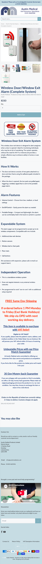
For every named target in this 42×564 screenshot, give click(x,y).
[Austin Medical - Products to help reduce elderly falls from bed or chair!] (21, 11)
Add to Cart (21, 115)
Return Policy (16, 541)
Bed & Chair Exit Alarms (12, 24)
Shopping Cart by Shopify (22, 559)
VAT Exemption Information (31, 541)
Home (2, 24)
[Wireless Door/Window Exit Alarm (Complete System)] (5, 68)
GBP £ (18, 546)
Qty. (2, 104)
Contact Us (6, 541)
